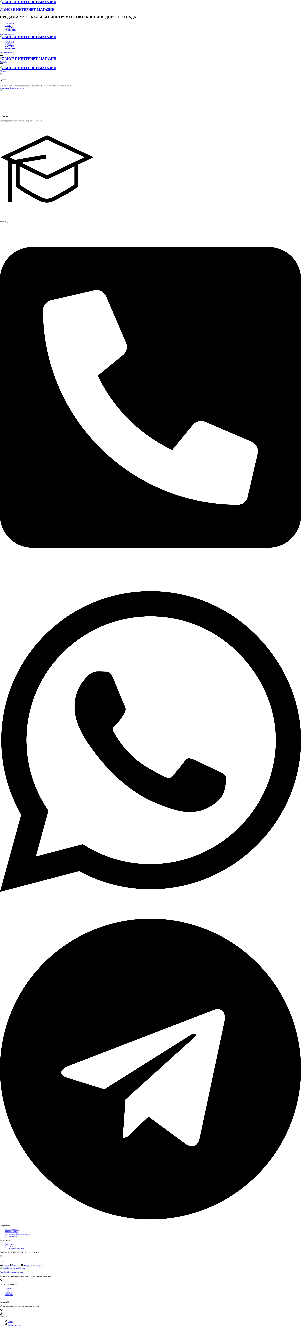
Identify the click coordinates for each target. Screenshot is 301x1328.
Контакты (10, 30)
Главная (9, 24)
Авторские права (11, 1232)
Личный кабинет (11, 1236)
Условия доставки (12, 1230)
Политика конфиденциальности (17, 1234)
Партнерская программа (14, 1248)
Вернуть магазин (7, 34)
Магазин (9, 28)
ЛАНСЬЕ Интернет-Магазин (27, 9)
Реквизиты (9, 1246)
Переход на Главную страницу (12, 88)
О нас (8, 26)
